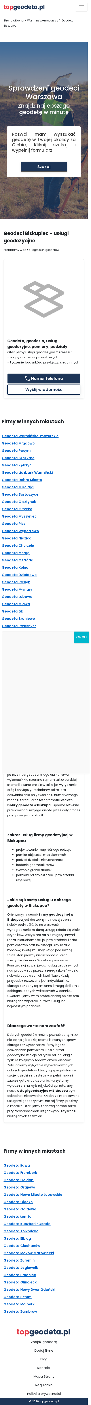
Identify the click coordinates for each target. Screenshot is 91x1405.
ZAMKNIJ (81, 637)
